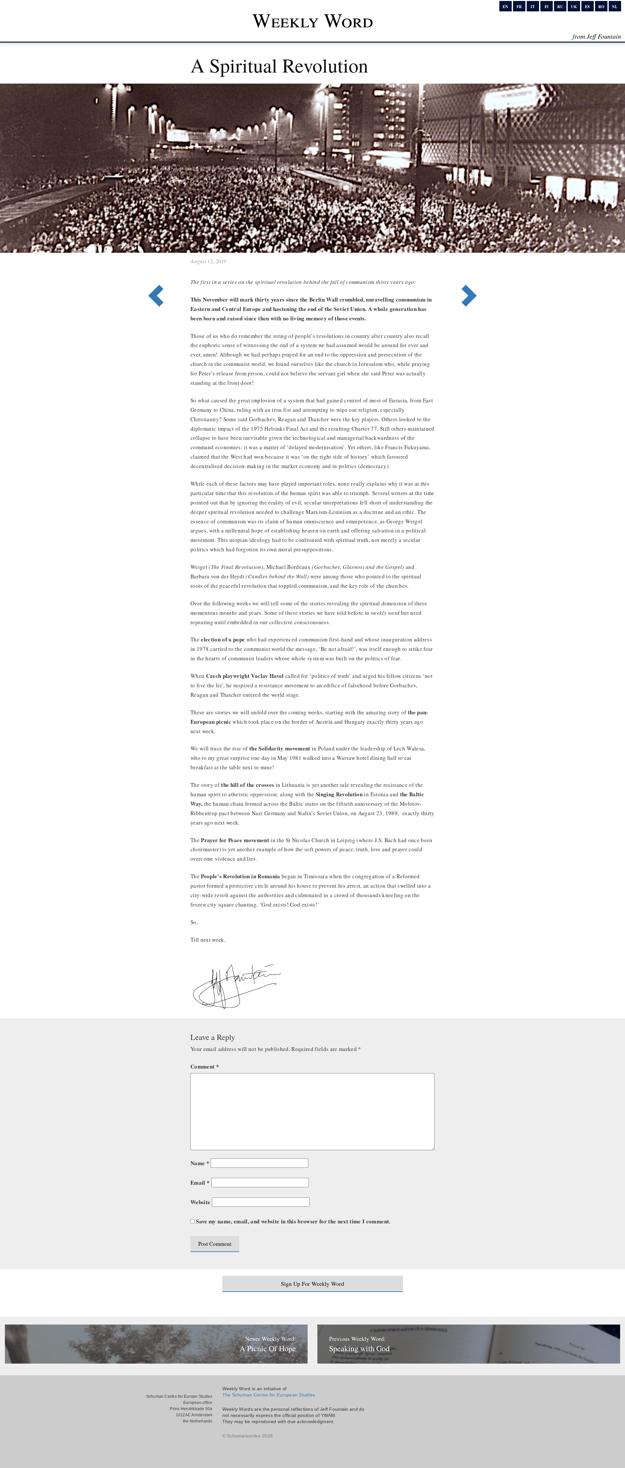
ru (560, 6)
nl (615, 6)
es (587, 6)
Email (200, 1182)
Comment (204, 1066)
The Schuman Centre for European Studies (268, 1394)
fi (547, 6)
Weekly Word (312, 20)
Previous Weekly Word (471, 269)
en (505, 6)
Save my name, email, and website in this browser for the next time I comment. (293, 1221)
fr (519, 6)
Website (200, 1202)
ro (601, 6)
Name (199, 1163)
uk (574, 6)
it (533, 6)
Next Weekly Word (154, 269)
